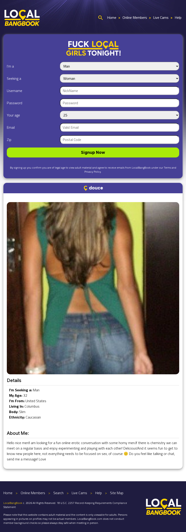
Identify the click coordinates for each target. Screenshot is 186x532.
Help (178, 17)
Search (58, 493)
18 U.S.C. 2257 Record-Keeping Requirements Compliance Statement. (65, 505)
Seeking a (14, 78)
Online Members (134, 17)
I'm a (10, 66)
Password (14, 103)
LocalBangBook (12, 503)
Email (11, 127)
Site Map (116, 493)
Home (111, 17)
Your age (13, 115)
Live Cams (161, 17)
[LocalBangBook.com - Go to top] (164, 506)
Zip (9, 139)
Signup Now (93, 152)
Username (14, 90)
